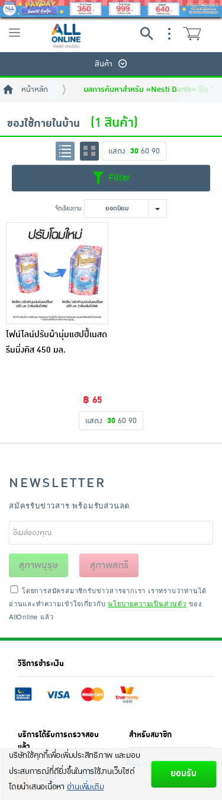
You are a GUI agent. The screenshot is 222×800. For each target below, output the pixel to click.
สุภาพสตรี (109, 565)
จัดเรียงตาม (68, 208)
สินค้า (103, 64)
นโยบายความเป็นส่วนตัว (147, 603)
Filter (117, 177)
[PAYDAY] (111, 8)
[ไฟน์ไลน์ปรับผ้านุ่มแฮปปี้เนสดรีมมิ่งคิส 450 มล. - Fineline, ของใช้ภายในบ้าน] (57, 273)
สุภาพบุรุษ (38, 565)
